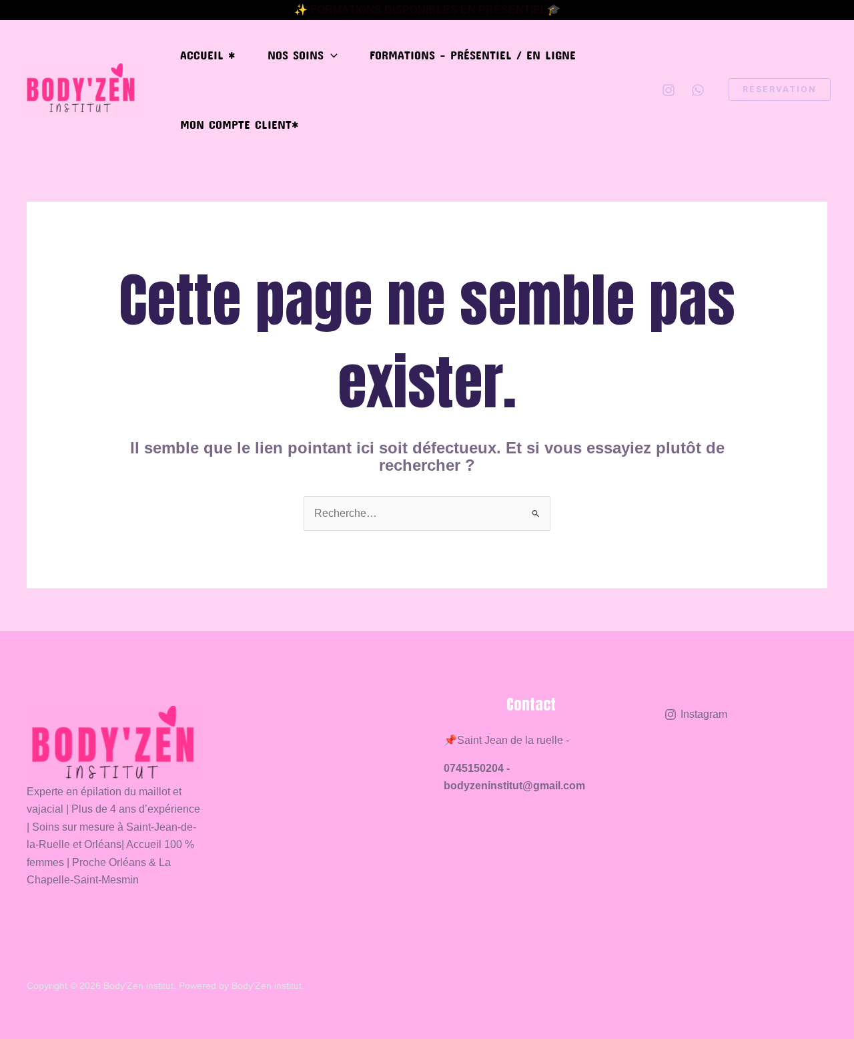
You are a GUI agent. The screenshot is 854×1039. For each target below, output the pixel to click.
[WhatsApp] (698, 90)
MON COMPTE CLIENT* (239, 124)
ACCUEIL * (208, 54)
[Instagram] (668, 90)
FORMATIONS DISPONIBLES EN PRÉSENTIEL (428, 9)
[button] (331, 54)
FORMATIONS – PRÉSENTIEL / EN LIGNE (473, 54)
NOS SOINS (296, 54)
